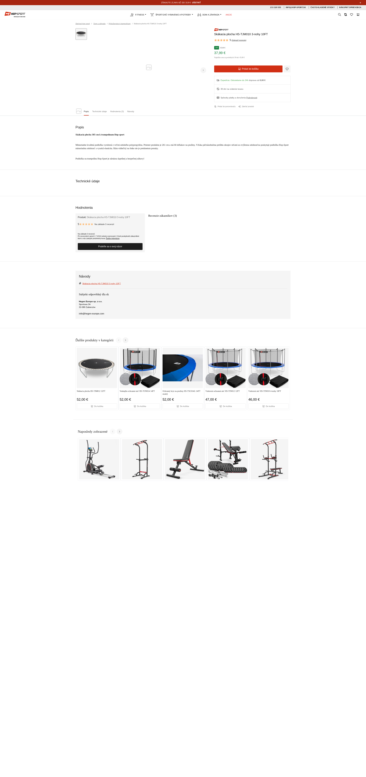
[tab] (86, 112)
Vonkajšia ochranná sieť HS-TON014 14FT (137, 391)
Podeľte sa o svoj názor (110, 246)
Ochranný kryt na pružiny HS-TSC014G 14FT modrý (181, 392)
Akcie (229, 15)
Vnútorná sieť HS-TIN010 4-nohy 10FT (264, 391)
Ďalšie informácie (113, 239)
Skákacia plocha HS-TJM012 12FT (91, 391)
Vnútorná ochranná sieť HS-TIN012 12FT (222, 391)
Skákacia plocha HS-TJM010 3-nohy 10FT (101, 283)
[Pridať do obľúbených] (287, 68)
